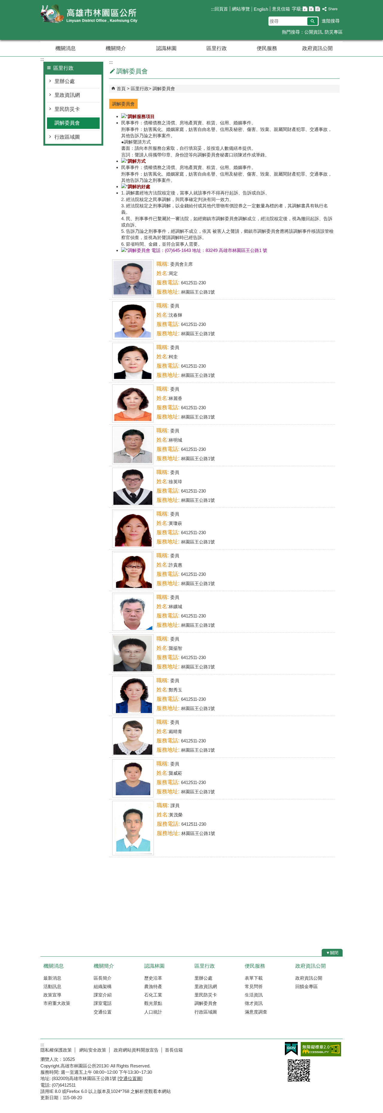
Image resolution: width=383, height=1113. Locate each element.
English (261, 9)
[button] (312, 21)
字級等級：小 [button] (305, 8)
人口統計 (153, 1011)
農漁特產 (153, 986)
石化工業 (153, 994)
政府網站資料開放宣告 (136, 1049)
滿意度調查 (256, 1011)
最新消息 (52, 978)
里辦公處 (64, 81)
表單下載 (254, 978)
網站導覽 (241, 8)
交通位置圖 (130, 1078)
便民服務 (267, 48)
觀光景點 (153, 1003)
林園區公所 (91, 14)
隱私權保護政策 (56, 1049)
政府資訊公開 (317, 48)
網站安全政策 (92, 1049)
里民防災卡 (67, 109)
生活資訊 (254, 994)
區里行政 (216, 48)
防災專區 (334, 31)
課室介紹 (103, 994)
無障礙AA (321, 1049)
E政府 (291, 1048)
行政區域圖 (67, 137)
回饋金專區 (306, 986)
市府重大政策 (56, 1003)
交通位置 (103, 1011)
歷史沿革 (153, 978)
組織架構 (103, 986)
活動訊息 (52, 986)
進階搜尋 (331, 20)
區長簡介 (103, 978)
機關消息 (65, 48)
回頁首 (221, 8)
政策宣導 (52, 994)
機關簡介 (116, 48)
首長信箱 (174, 1049)
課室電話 (103, 1003)
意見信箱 (281, 8)
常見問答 (254, 986)
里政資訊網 (67, 95)
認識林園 (166, 48)
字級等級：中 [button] (311, 9)
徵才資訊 (254, 1003)
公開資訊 (313, 31)
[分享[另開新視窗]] (330, 9)
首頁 (121, 88)
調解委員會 (67, 123)
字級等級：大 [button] (317, 8)
